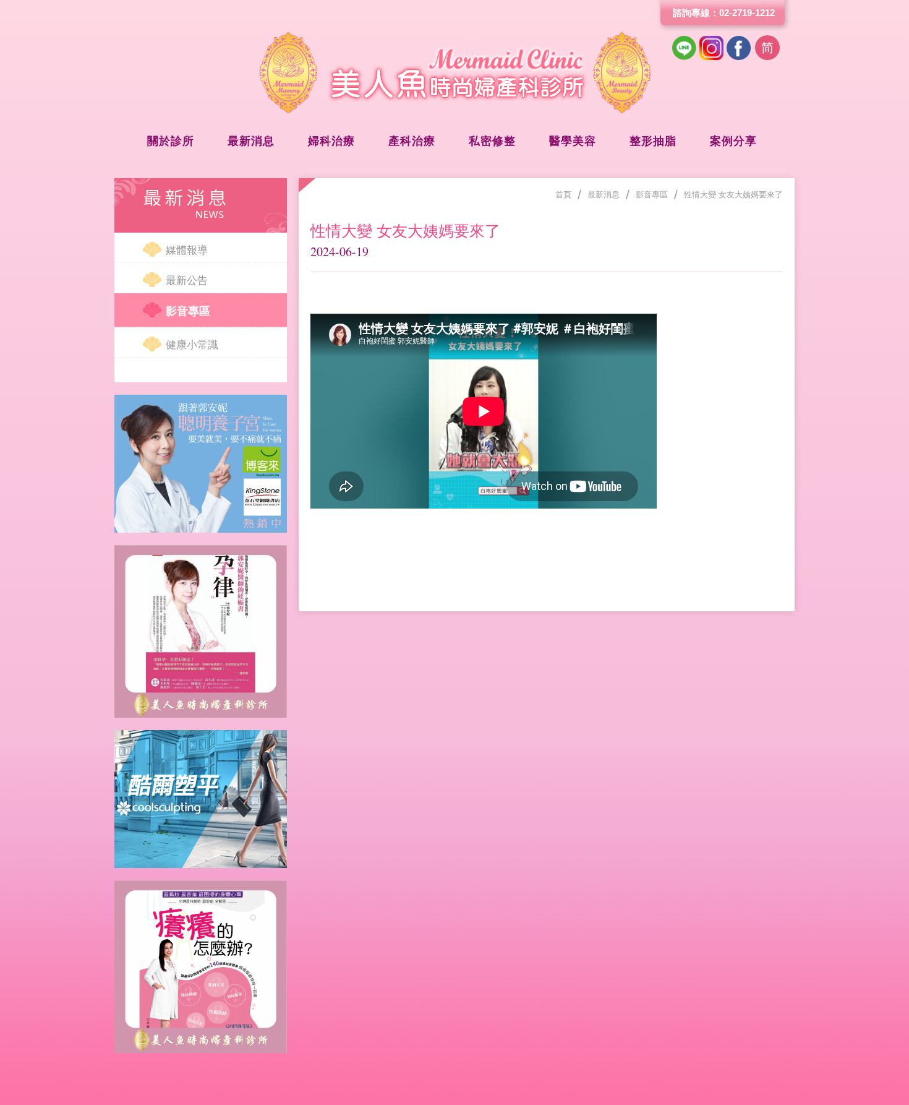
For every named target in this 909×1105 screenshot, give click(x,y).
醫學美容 (572, 141)
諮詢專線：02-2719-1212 (724, 12)
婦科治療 (331, 141)
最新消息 (251, 141)
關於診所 (170, 141)
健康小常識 (192, 345)
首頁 (563, 194)
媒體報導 (187, 250)
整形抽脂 (652, 141)
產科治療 (411, 141)
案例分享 (733, 141)
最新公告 (187, 280)
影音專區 (188, 311)
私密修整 (492, 141)
